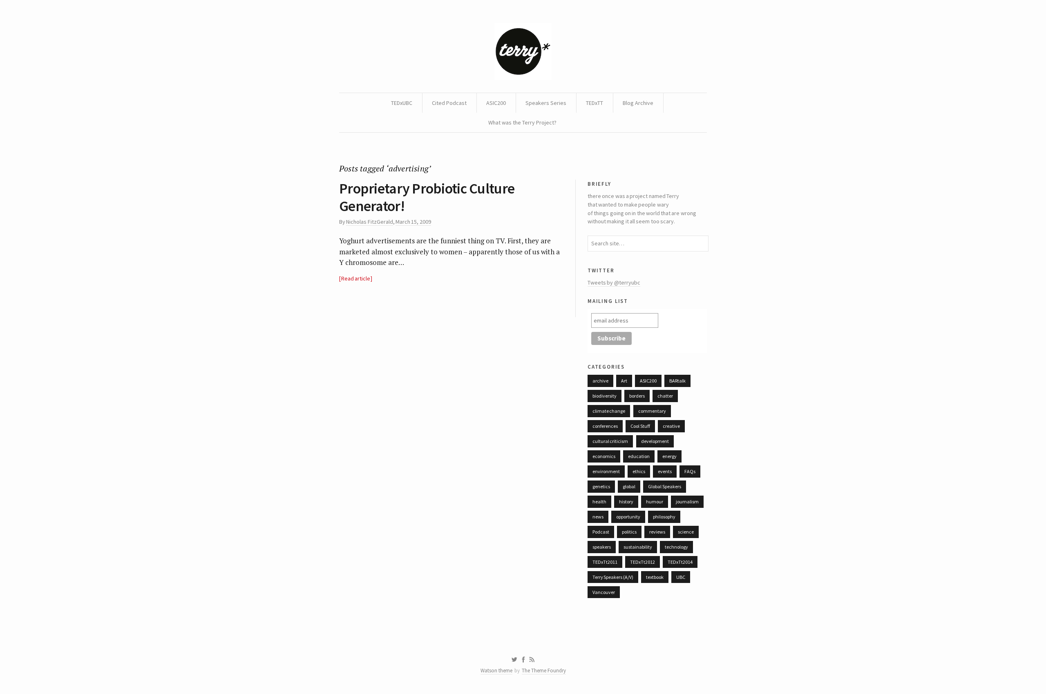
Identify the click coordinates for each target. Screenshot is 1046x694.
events (665, 471)
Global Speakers (664, 486)
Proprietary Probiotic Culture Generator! (426, 197)
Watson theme (496, 670)
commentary (652, 411)
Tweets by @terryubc (614, 282)
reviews (657, 532)
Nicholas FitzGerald (369, 221)
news (597, 517)
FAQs (689, 471)
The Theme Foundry (544, 670)
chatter (665, 396)
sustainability (638, 547)
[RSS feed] (532, 659)
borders (637, 396)
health (599, 501)
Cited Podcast (449, 103)
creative (671, 426)
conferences (605, 426)
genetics (601, 486)
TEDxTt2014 (680, 562)
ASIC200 (496, 103)
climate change (608, 411)
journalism (687, 501)
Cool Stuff (640, 426)
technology (676, 547)
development (655, 441)
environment (606, 471)
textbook (655, 577)
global (629, 486)
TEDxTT (594, 103)
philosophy (664, 517)
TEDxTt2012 (642, 562)
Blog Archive (638, 103)
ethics (639, 471)
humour (654, 501)
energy (669, 456)
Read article (355, 278)
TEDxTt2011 (604, 562)
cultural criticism (610, 441)
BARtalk (677, 381)
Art (624, 381)
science (686, 532)
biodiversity (604, 396)
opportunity (628, 517)
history (626, 501)
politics (629, 532)
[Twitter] (514, 659)
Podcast (600, 532)
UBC (680, 577)
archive (600, 381)
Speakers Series (545, 103)
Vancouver (603, 592)
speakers (601, 547)
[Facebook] (523, 659)
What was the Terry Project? (522, 122)
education (639, 456)
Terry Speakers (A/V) (612, 577)
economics (603, 456)
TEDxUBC (401, 103)
